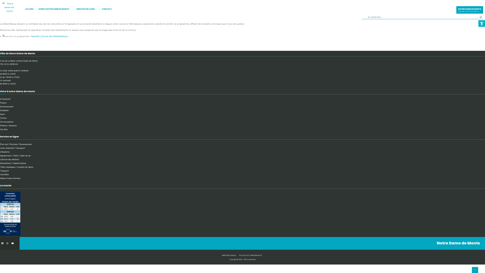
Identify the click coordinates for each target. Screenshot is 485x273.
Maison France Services (10, 178)
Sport (2, 114)
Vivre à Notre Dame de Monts (53, 9)
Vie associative (6, 121)
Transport (4, 170)
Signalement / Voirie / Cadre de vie (15, 155)
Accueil (29, 9)
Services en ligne (85, 9)
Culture (3, 118)
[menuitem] (55, 8)
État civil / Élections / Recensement (16, 144)
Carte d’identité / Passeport (12, 148)
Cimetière (4, 174)
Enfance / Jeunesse (8, 125)
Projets (3, 102)
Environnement (6, 106)
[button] (481, 23)
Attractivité (5, 99)
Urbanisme (5, 152)
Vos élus (4, 129)
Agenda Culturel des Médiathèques (49, 36)
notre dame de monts (469, 10)
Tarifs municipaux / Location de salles (16, 167)
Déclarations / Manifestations (13, 163)
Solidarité (4, 110)
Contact (107, 9)
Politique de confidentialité (250, 255)
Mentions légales (229, 255)
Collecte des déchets (9, 159)
